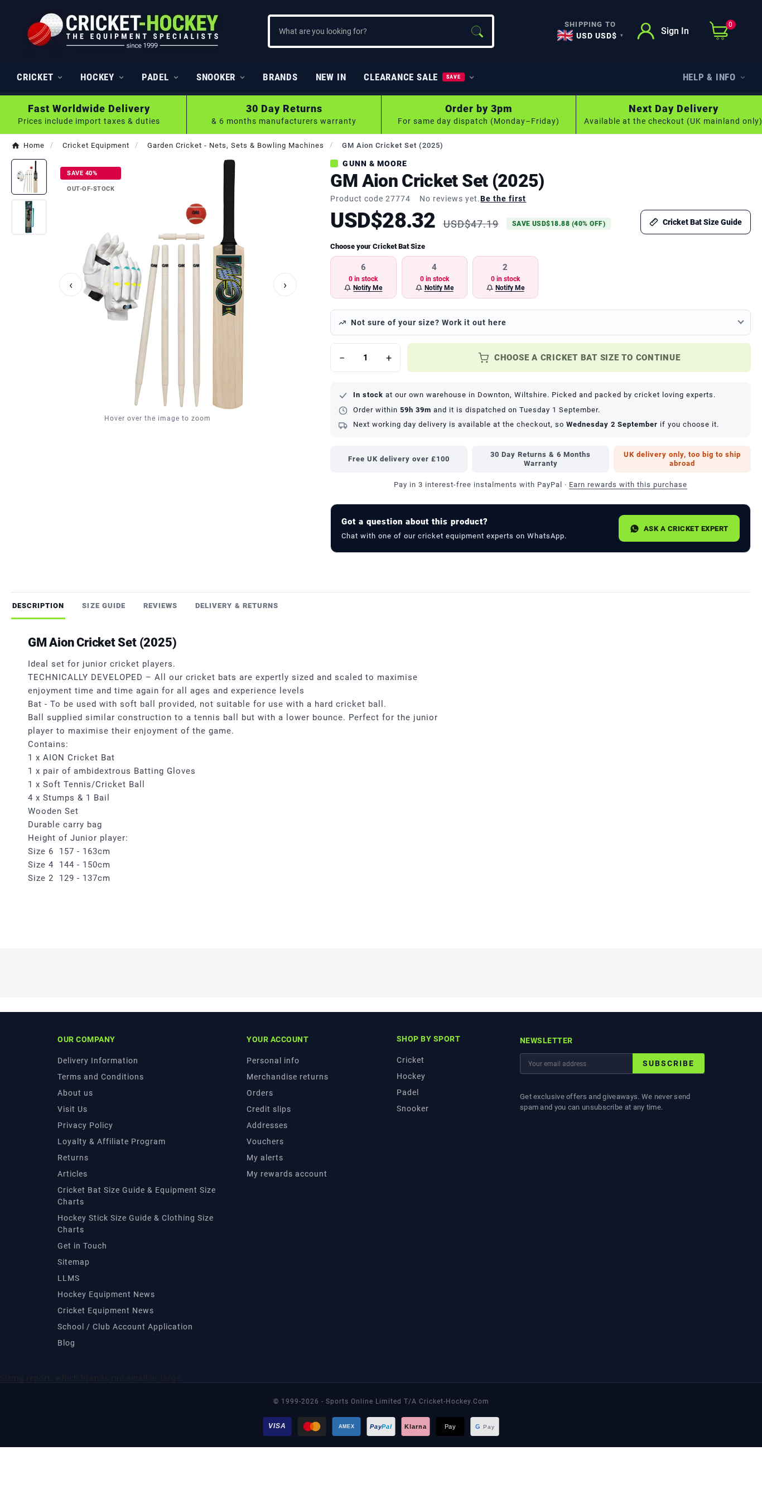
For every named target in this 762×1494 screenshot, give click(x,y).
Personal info (273, 1060)
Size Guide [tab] (103, 605)
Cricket (411, 1060)
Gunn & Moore (375, 163)
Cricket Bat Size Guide (702, 222)
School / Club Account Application (125, 1326)
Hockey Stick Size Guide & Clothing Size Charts (135, 1223)
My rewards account (287, 1173)
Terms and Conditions (100, 1076)
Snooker (413, 1108)
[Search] (477, 31)
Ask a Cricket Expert (686, 528)
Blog (66, 1342)
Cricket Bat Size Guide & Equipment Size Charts (136, 1195)
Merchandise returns (288, 1076)
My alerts (265, 1157)
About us (75, 1092)
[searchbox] (365, 31)
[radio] (363, 277)
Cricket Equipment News (105, 1310)
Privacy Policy (85, 1125)
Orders (260, 1092)
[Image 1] (29, 177)
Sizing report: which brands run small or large (90, 1377)
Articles (72, 1173)
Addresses (267, 1125)
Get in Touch (82, 1245)
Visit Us (72, 1109)
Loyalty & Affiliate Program (111, 1141)
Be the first (503, 198)
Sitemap (73, 1261)
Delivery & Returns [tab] (236, 605)
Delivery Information (97, 1060)
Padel (408, 1092)
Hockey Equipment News (106, 1294)
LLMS (68, 1278)
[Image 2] (29, 217)
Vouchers (265, 1141)
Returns (73, 1157)
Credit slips (269, 1109)
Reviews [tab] (160, 605)
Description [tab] (38, 605)
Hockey (411, 1076)
